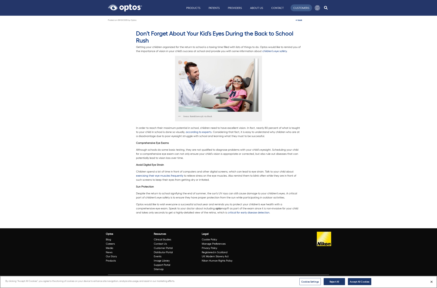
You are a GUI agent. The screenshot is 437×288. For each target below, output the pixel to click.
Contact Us (160, 243)
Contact (277, 7)
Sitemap (159, 269)
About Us (256, 7)
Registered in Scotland (214, 252)
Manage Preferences (214, 243)
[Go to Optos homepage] (125, 7)
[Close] (431, 281)
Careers (110, 243)
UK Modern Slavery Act (215, 256)
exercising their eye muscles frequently (159, 175)
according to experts (199, 131)
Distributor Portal (163, 252)
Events (157, 256)
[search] (326, 8)
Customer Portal (163, 247)
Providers (235, 7)
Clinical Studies (162, 239)
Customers (301, 7)
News (109, 252)
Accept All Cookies (359, 281)
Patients (214, 7)
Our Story (111, 256)
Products (193, 7)
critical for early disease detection (248, 212)
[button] (317, 7)
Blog (108, 239)
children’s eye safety (274, 51)
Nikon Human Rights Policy (217, 260)
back (299, 20)
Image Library (162, 260)
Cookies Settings (310, 281)
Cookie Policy (209, 239)
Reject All (334, 281)
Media (109, 247)
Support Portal (162, 264)
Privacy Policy (209, 247)
